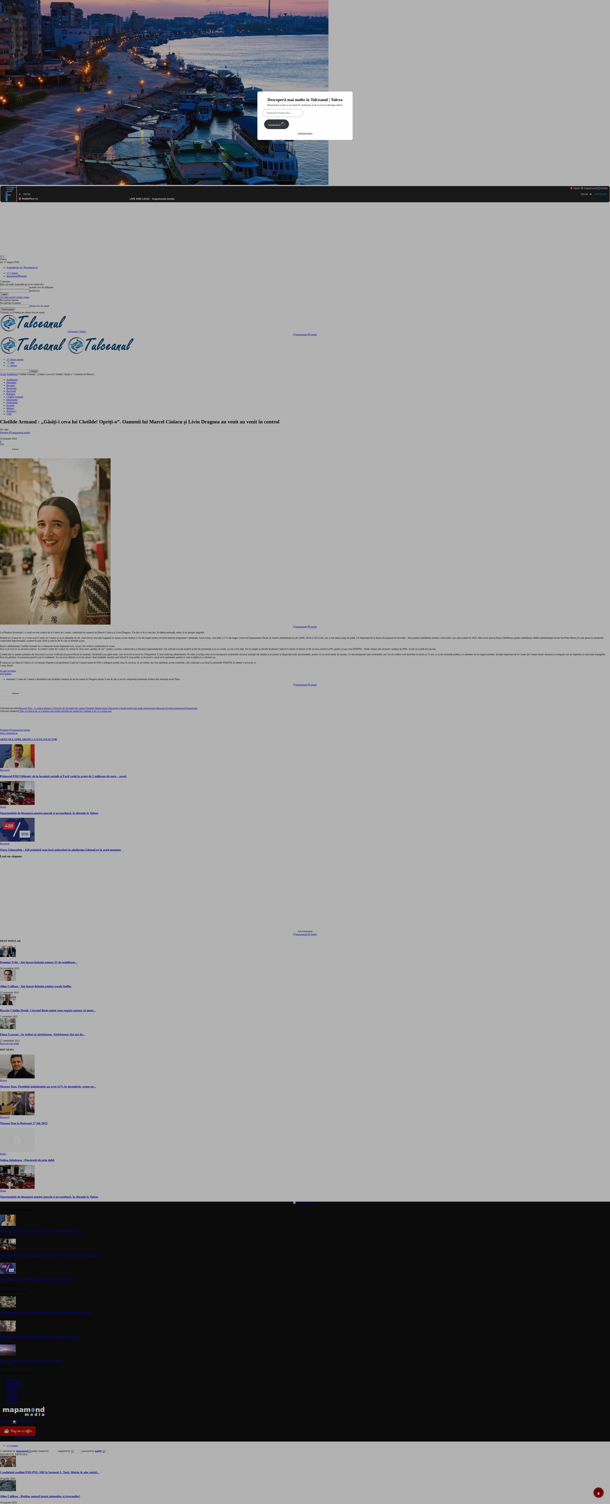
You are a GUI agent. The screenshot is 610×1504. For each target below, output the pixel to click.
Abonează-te (274, 125)
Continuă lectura (305, 133)
